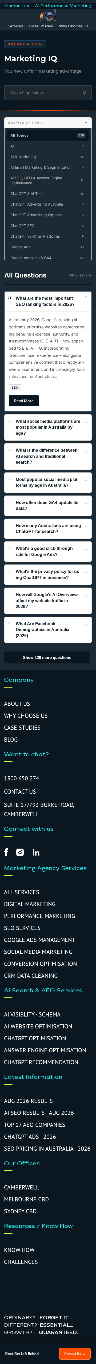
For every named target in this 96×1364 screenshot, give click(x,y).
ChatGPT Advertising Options (47, 214)
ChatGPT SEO (47, 225)
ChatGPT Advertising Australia (47, 204)
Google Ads (47, 247)
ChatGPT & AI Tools (47, 193)
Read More (24, 400)
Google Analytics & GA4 (47, 257)
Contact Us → (74, 1354)
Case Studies (41, 26)
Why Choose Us (73, 26)
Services (15, 26)
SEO (15, 387)
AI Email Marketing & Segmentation (47, 167)
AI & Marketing (47, 156)
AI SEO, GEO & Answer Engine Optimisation (47, 180)
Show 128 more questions (47, 657)
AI (47, 146)
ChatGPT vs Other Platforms (47, 236)
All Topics (47, 135)
